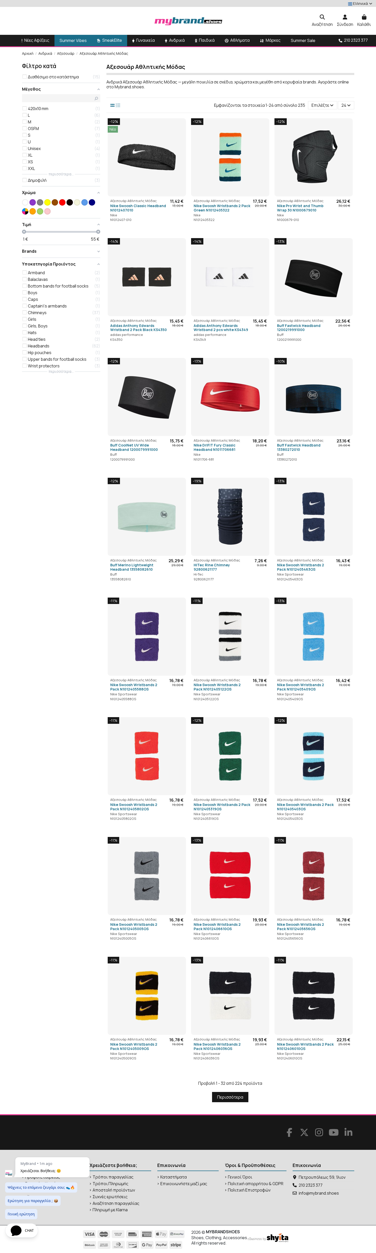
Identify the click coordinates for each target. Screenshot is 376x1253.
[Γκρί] (40, 202)
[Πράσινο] (40, 211)
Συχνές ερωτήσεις (110, 1196)
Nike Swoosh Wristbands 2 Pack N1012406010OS (305, 1046)
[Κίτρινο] (47, 202)
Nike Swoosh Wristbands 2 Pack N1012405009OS (133, 1046)
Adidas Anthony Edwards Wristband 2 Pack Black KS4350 (138, 327)
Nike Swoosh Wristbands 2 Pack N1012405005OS (133, 926)
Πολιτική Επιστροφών (249, 1190)
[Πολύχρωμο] (25, 211)
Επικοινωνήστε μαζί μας (183, 1183)
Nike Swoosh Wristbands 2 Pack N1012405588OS (133, 687)
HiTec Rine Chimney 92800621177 (212, 567)
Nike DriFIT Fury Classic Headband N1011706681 (215, 447)
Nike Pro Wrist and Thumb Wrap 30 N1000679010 (300, 208)
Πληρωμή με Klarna (110, 1209)
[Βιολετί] (32, 202)
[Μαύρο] (70, 202)
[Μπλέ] (84, 202)
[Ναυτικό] (92, 202)
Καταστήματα (173, 1177)
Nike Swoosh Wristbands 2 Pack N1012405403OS (305, 806)
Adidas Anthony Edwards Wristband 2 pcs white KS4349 (221, 327)
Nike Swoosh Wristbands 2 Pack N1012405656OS (300, 926)
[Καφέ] (55, 202)
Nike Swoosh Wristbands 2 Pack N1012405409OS (300, 687)
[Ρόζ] (47, 211)
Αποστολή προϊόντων (114, 1190)
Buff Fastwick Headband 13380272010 (298, 447)
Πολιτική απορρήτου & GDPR (255, 1183)
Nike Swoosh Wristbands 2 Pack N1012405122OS (217, 687)
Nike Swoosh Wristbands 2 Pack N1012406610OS (217, 926)
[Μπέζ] (77, 202)
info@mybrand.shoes (319, 1193)
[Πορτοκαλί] (32, 211)
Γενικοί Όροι (240, 1177)
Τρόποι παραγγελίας (113, 1177)
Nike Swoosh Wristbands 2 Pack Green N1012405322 (222, 208)
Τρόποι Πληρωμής (110, 1183)
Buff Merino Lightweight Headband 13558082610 (131, 567)
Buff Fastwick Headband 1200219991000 (298, 327)
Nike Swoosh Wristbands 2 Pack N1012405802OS (133, 806)
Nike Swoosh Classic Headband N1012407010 (138, 208)
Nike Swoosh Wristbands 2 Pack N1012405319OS (222, 806)
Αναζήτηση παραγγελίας (116, 1203)
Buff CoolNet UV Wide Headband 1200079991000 (134, 447)
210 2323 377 (311, 1185)
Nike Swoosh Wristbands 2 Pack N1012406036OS (217, 1046)
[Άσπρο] (25, 202)
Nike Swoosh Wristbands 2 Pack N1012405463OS (300, 567)
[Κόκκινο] (62, 202)
